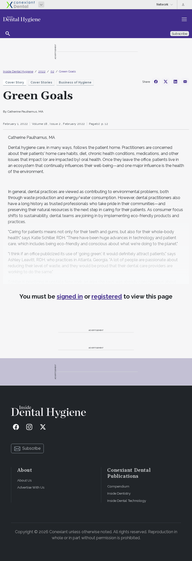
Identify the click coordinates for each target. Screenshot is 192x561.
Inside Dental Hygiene (18, 71)
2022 (42, 71)
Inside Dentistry (118, 493)
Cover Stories (41, 82)
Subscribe (31, 448)
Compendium (118, 486)
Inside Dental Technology (126, 501)
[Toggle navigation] (184, 19)
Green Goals (67, 71)
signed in (70, 296)
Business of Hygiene (75, 82)
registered (107, 296)
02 (52, 71)
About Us (24, 480)
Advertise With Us (30, 487)
